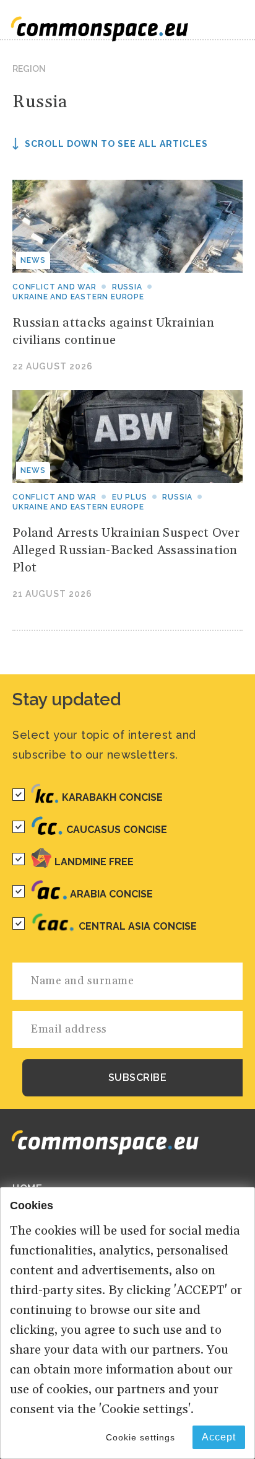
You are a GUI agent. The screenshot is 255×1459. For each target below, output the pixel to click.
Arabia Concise (111, 894)
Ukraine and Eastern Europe (78, 297)
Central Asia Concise (138, 926)
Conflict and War (54, 287)
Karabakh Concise (112, 797)
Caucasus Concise (116, 829)
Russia (127, 287)
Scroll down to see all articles (116, 144)
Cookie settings (140, 1437)
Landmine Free (94, 862)
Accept (219, 1437)
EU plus (129, 497)
